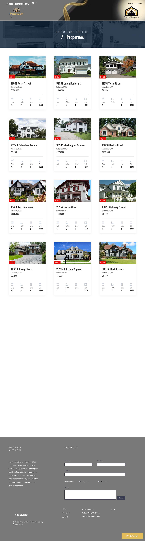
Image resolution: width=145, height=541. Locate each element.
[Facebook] (36, 3)
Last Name (100, 461)
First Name (68, 461)
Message (67, 488)
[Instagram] (33, 3)
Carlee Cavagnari (21, 514)
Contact (65, 517)
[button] (27, 83)
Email (66, 470)
